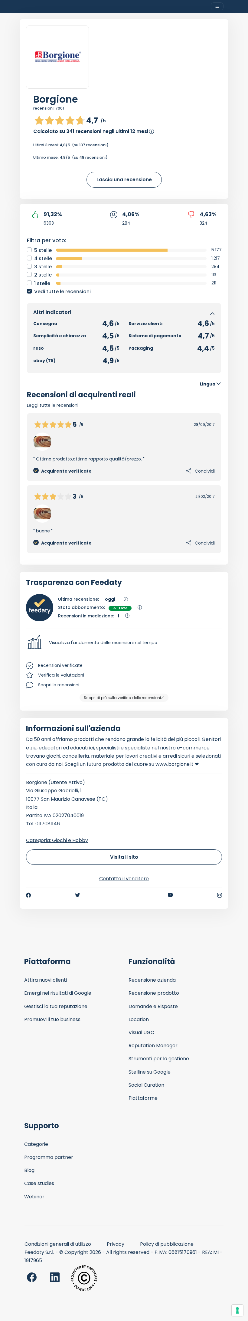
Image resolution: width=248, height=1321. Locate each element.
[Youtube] (170, 895)
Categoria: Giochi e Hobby (57, 840)
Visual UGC (141, 1032)
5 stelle (43, 250)
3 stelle (43, 266)
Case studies (39, 1183)
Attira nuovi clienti (45, 979)
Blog (29, 1170)
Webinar (34, 1196)
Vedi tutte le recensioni (62, 291)
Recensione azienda (152, 979)
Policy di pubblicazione (167, 1244)
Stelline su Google (150, 1071)
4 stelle (43, 258)
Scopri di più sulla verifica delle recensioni (122, 697)
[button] (124, 643)
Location (139, 1019)
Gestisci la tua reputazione (55, 1006)
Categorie (36, 1144)
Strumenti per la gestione (159, 1058)
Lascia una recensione (124, 179)
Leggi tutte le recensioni (52, 405)
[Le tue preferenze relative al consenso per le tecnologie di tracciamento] (237, 1310)
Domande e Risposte (153, 1006)
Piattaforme (143, 1098)
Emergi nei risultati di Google (57, 993)
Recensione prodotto (154, 993)
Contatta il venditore (124, 878)
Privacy (115, 1244)
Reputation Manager (153, 1045)
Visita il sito (124, 857)
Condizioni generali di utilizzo (57, 1244)
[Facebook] (28, 895)
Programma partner (48, 1157)
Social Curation (146, 1085)
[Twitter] (77, 895)
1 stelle (42, 283)
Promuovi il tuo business (52, 1019)
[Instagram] (219, 895)
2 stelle (43, 274)
